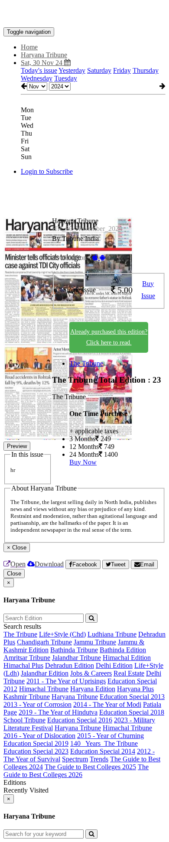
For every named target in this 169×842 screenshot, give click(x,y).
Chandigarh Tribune (44, 642)
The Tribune (86, 363)
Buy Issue (148, 290)
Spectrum (75, 759)
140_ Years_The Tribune (104, 743)
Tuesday (65, 78)
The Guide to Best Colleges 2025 (90, 766)
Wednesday (36, 78)
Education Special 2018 (131, 712)
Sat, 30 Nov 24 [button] (42, 62)
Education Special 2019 (35, 743)
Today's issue (39, 70)
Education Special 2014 (102, 751)
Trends (99, 759)
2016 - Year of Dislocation (39, 735)
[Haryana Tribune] (84, 14)
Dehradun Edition (69, 665)
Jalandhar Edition (44, 673)
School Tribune (24, 720)
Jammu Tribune (95, 642)
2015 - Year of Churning (110, 735)
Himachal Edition (127, 657)
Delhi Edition (114, 665)
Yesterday (71, 70)
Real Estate (129, 673)
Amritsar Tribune (26, 657)
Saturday (99, 70)
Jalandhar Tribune (76, 657)
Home (29, 47)
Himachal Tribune (43, 688)
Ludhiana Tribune (112, 634)
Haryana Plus (135, 688)
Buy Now (83, 462)
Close (14, 573)
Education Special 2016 (79, 720)
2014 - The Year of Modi (107, 704)
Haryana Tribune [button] (44, 55)
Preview (17, 446)
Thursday (146, 70)
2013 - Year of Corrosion (37, 704)
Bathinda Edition (123, 649)
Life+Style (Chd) (62, 634)
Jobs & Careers (91, 673)
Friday (122, 70)
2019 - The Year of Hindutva (58, 712)
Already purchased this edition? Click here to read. (108, 337)
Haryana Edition (92, 688)
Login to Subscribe (47, 171)
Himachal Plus (23, 665)
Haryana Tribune (75, 696)
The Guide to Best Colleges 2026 (76, 770)
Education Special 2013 (132, 696)
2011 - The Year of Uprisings (66, 681)
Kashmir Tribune (26, 696)
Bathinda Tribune (74, 649)
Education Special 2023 (35, 751)
